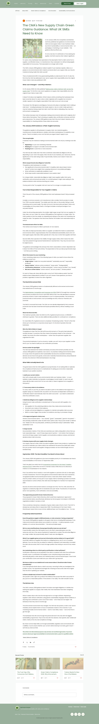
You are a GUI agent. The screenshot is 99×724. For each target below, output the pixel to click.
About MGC (25, 10)
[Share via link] (34, 642)
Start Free (76, 706)
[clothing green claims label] (49, 663)
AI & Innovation (52, 10)
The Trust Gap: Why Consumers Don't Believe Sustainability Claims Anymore (25, 673)
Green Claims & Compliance (38, 10)
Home (16, 714)
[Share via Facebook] (23, 642)
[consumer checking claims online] (26, 663)
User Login (83, 706)
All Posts (17, 10)
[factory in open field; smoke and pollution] (73, 663)
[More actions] (75, 21)
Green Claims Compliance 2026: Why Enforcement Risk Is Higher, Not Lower (49, 673)
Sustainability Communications (67, 10)
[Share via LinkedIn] (30, 642)
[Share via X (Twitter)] (27, 642)
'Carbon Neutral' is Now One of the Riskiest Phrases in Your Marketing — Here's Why (72, 673)
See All (82, 655)
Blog (19, 714)
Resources (23, 714)
